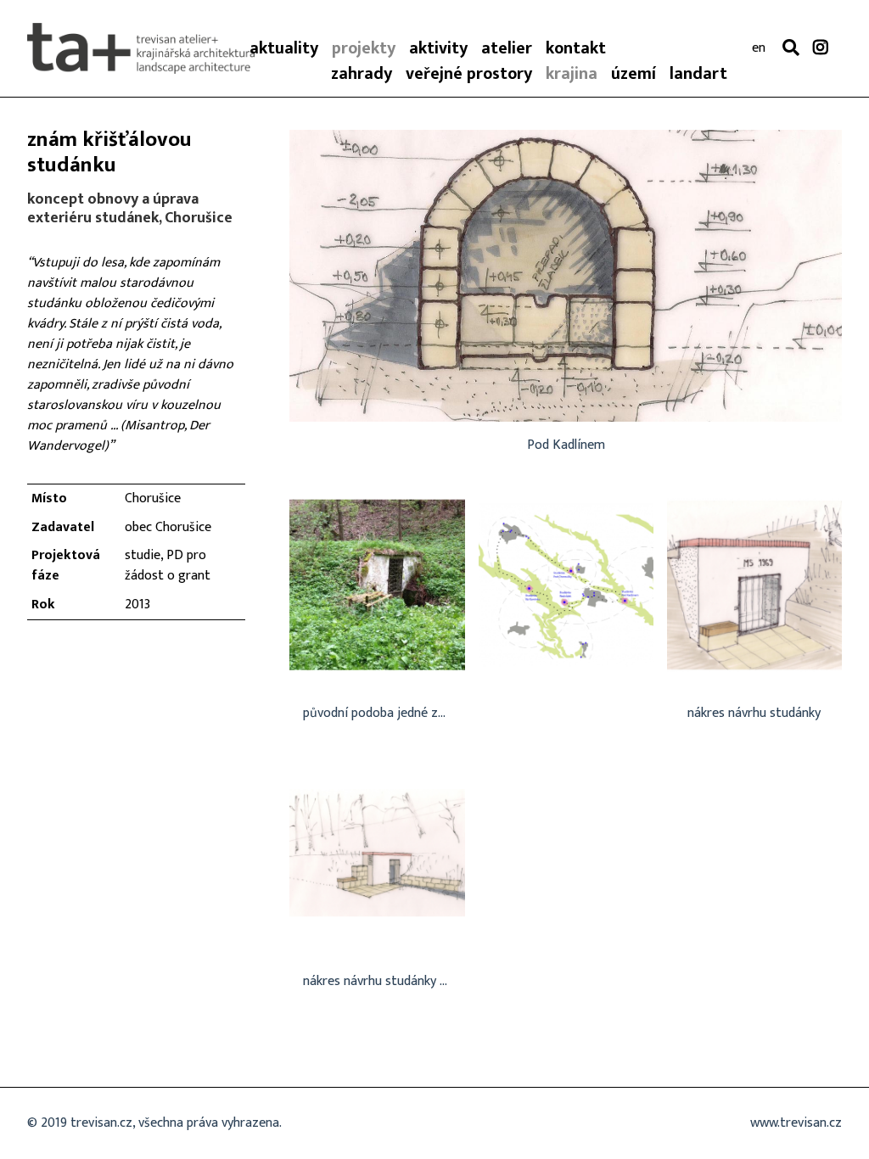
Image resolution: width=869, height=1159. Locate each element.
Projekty (363, 48)
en (758, 48)
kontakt (576, 48)
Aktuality (283, 48)
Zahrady (361, 73)
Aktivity (438, 48)
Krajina (571, 73)
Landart (698, 73)
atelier (506, 48)
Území (633, 73)
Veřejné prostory (469, 73)
